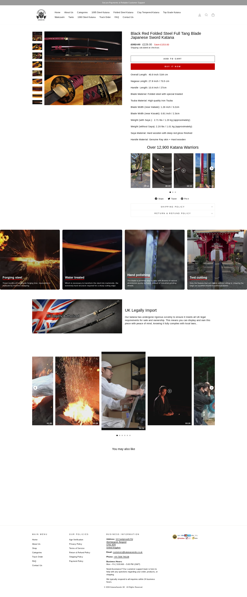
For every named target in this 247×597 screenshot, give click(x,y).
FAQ (117, 17)
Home (57, 12)
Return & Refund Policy (173, 213)
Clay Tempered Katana (148, 12)
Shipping (134, 48)
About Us (68, 12)
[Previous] (35, 388)
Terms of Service (76, 548)
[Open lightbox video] (140, 170)
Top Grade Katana (172, 12)
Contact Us (128, 17)
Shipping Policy (173, 207)
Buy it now (173, 66)
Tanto (71, 17)
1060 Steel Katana (87, 17)
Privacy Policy (75, 544)
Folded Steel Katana (123, 12)
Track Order (105, 17)
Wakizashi (60, 17)
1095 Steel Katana (101, 12)
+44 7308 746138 (121, 557)
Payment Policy (76, 561)
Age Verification (76, 540)
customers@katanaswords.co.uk (128, 552)
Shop (34, 548)
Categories (82, 12)
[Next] (212, 168)
